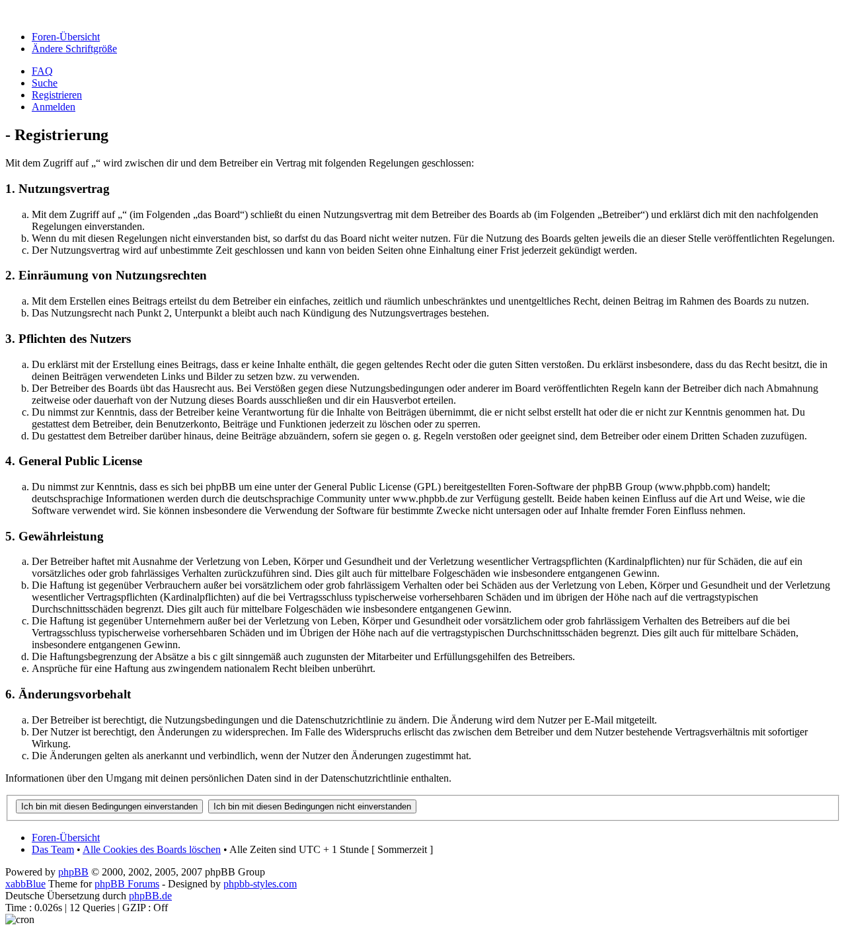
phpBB (73, 871)
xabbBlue (25, 883)
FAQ (42, 71)
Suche (45, 83)
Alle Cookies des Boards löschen (152, 849)
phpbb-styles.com (260, 883)
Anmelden (53, 106)
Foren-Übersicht (66, 36)
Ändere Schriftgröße (74, 48)
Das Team (53, 849)
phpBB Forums (127, 883)
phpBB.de (150, 895)
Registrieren (57, 94)
